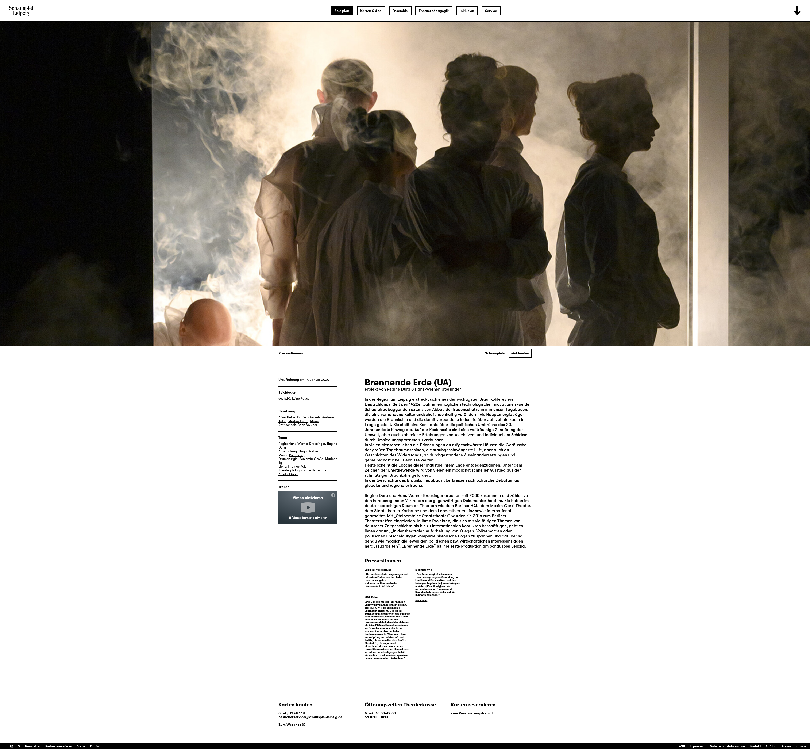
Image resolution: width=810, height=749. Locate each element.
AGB (682, 746)
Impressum (697, 746)
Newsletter (33, 746)
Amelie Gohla (288, 474)
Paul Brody (297, 455)
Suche (81, 746)
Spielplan (342, 11)
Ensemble (400, 11)
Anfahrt (771, 746)
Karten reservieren (58, 746)
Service (491, 11)
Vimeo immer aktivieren (309, 518)
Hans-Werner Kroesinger (307, 444)
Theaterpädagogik (434, 11)
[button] (308, 507)
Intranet (802, 746)
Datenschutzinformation (727, 746)
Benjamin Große (311, 459)
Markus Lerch (298, 421)
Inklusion (467, 11)
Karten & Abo (370, 11)
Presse (786, 746)
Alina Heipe (286, 417)
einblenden (520, 353)
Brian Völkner (307, 425)
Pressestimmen (290, 353)
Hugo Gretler (308, 451)
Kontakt (755, 746)
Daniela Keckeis (308, 417)
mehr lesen (421, 600)
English (95, 746)
